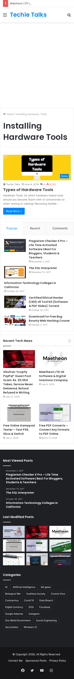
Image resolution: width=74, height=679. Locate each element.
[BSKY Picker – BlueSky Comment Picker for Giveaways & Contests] (37, 559)
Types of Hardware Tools (28, 189)
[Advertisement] (37, 63)
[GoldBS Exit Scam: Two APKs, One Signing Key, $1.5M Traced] (14, 532)
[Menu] (5, 16)
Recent (35, 228)
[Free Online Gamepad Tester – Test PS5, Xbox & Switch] (19, 413)
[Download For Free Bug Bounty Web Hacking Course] (15, 321)
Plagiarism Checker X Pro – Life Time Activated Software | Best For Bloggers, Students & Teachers (48, 249)
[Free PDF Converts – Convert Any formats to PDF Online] (55, 413)
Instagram (34, 613)
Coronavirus (12, 600)
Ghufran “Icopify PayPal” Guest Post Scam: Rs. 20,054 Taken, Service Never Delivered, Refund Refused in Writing (18, 382)
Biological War (13, 593)
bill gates (46, 587)
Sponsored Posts (36, 660)
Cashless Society (35, 593)
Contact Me (15, 660)
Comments (60, 228)
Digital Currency (14, 607)
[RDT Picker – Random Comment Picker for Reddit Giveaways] (60, 559)
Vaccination (11, 627)
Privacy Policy (57, 660)
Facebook (44, 607)
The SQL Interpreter (43, 268)
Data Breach (46, 600)
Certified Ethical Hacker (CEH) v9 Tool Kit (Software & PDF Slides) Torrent (48, 302)
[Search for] (69, 16)
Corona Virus (58, 593)
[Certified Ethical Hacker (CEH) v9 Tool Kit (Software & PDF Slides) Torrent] (15, 302)
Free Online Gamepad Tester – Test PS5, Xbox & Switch (19, 430)
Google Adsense (14, 613)
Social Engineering (46, 620)
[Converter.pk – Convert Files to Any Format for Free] (60, 545)
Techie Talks (13, 184)
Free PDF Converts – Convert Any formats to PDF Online (54, 430)
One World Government (18, 620)
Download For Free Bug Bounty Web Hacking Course (49, 319)
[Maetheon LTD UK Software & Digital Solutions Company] (55, 359)
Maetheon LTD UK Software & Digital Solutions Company (53, 376)
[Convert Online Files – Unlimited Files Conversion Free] (14, 559)
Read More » (14, 211)
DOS (31, 607)
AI (6, 587)
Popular (12, 228)
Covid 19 (29, 600)
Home (10, 114)
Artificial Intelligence (24, 587)
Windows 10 (30, 627)
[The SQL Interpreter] (15, 272)
